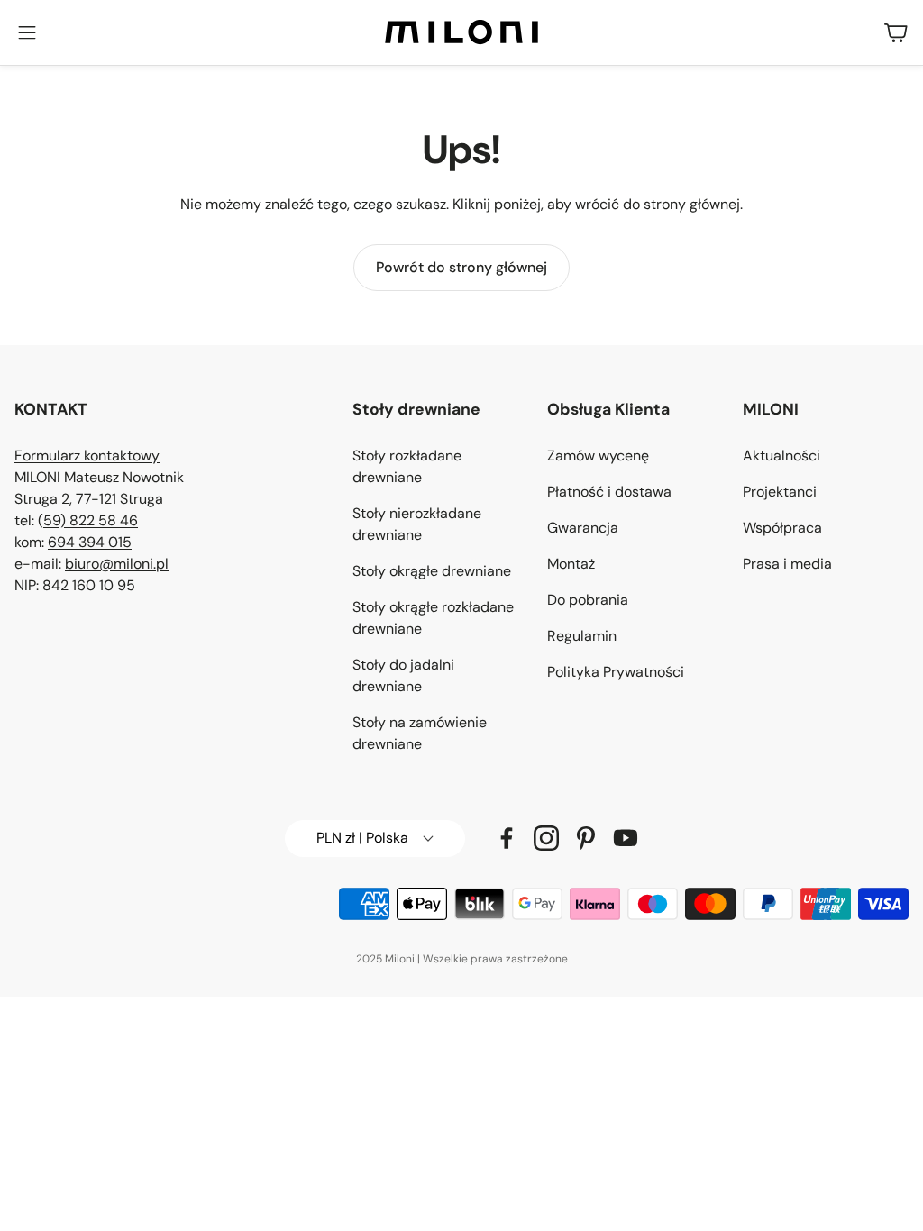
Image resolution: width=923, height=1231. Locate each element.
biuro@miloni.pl (117, 563)
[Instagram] (546, 838)
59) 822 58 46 (90, 520)
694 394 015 (90, 542)
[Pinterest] (586, 838)
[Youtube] (625, 838)
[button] (27, 32)
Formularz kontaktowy (87, 455)
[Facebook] (506, 838)
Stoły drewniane (416, 409)
